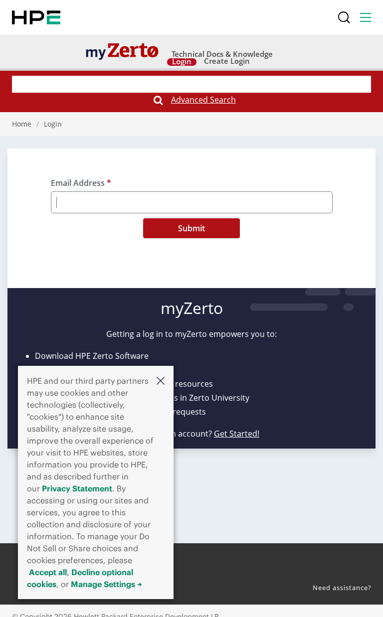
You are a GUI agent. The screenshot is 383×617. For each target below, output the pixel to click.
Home (21, 124)
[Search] (344, 17)
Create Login (227, 61)
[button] (161, 380)
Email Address (81, 182)
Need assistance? (342, 587)
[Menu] (365, 17)
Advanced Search (203, 99)
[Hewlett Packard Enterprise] (36, 17)
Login (182, 62)
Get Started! (236, 433)
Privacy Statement (77, 488)
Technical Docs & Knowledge (222, 54)
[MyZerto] (122, 50)
